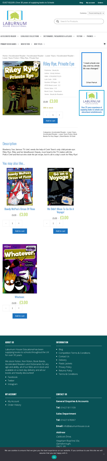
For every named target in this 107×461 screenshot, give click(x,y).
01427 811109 (8, 2)
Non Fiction (25, 44)
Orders (100, 3)
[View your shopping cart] (105, 44)
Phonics (90, 36)
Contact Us (64, 356)
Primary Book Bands (8, 44)
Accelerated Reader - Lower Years (41, 56)
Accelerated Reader (8, 36)
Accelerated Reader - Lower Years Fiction (58, 134)
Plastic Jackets (65, 363)
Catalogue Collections (30, 36)
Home (5, 56)
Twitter (11, 380)
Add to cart (50, 121)
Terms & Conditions (68, 373)
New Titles (38, 44)
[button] (36, 65)
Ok (54, 457)
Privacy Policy (65, 366)
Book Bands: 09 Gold (67, 136)
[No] (103, 454)
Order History (14, 404)
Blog (81, 3)
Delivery (63, 359)
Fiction (79, 36)
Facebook (12, 376)
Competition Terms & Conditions (74, 352)
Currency (83, 13)
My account (90, 3)
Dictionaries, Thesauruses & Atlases (57, 36)
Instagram (12, 384)
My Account (13, 401)
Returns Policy (65, 370)
